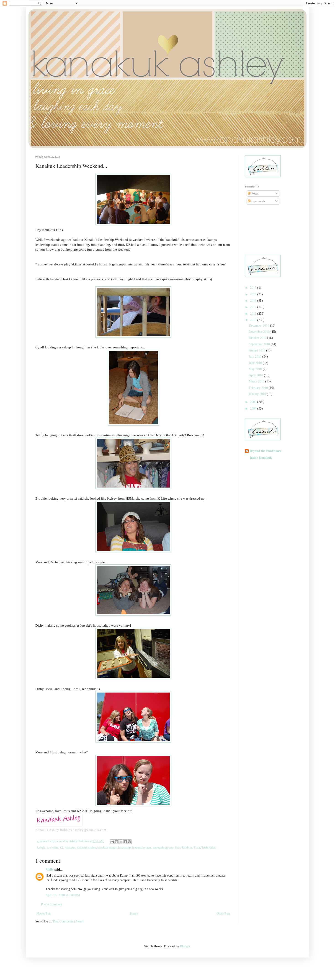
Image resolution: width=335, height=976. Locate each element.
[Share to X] (121, 841)
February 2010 (259, 387)
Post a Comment (51, 904)
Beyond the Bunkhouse (265, 451)
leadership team (142, 847)
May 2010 (256, 369)
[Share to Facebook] (125, 841)
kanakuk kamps (107, 847)
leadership (124, 847)
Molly (50, 869)
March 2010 (257, 381)
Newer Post (43, 913)
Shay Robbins (183, 847)
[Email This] (112, 841)
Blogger (185, 946)
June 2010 (256, 363)
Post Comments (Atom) (68, 921)
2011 (253, 313)
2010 (253, 320)
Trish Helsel (208, 847)
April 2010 (256, 375)
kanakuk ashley (86, 847)
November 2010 (260, 331)
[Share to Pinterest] (129, 841)
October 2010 (258, 338)
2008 (253, 408)
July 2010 (255, 356)
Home (134, 913)
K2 (61, 847)
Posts (254, 193)
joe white (52, 847)
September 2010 (260, 344)
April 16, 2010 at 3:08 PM (63, 895)
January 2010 (258, 394)
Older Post (223, 913)
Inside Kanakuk (261, 457)
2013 (253, 300)
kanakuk (70, 847)
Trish (197, 847)
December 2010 (259, 325)
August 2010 (257, 350)
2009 (253, 402)
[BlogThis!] (116, 841)
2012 (253, 307)
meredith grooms (163, 847)
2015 (253, 287)
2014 (253, 294)
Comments (257, 201)
